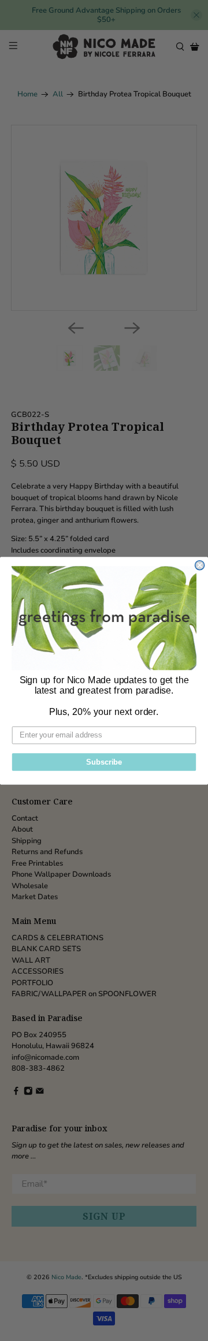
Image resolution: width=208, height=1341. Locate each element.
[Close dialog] (200, 564)
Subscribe (104, 762)
